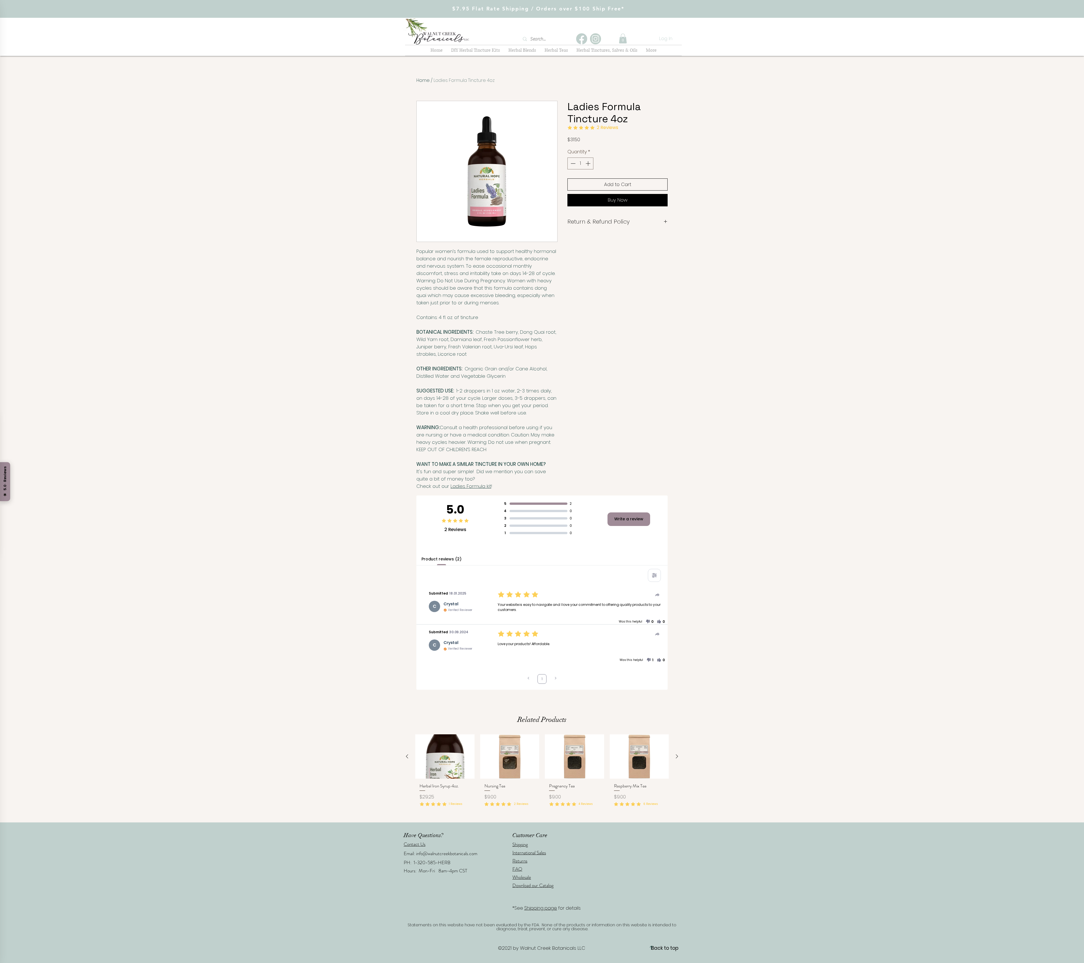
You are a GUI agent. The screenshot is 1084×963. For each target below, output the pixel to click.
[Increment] (588, 163)
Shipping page (540, 908)
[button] (623, 38)
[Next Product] (677, 756)
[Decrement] (572, 163)
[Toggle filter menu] (654, 575)
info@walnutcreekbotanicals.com (446, 853)
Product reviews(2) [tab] (441, 559)
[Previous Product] (407, 756)
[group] (542, 776)
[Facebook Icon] (581, 38)
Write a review (628, 519)
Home (423, 80)
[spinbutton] (580, 163)
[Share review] (657, 594)
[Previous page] (528, 679)
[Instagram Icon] (595, 38)
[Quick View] (445, 756)
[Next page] (555, 679)
